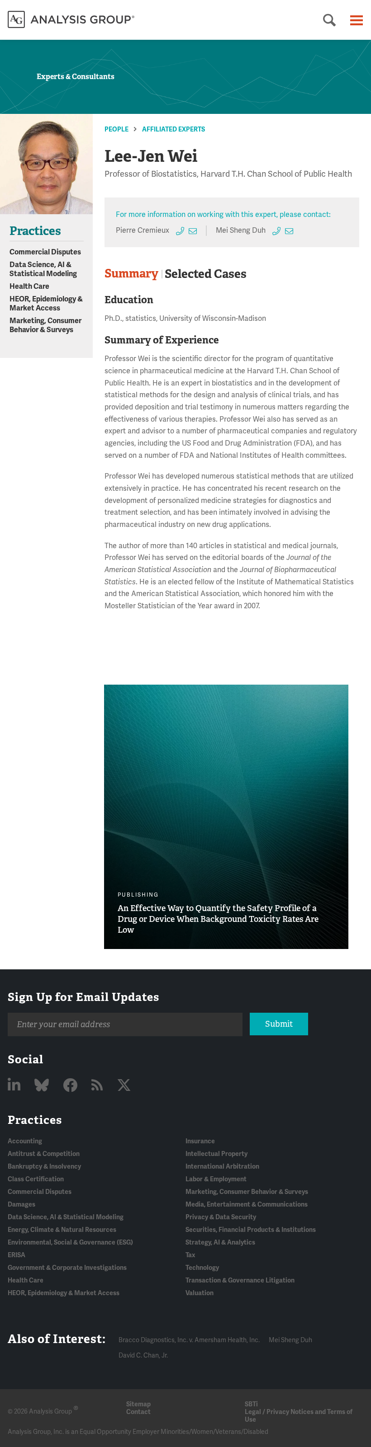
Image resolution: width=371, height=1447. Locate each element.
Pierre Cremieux (142, 230)
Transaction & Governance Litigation (240, 1280)
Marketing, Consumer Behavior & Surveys (45, 325)
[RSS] (98, 1086)
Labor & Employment (216, 1179)
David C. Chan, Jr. (143, 1355)
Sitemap (138, 1404)
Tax (190, 1255)
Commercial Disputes (45, 252)
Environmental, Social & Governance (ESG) (70, 1242)
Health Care (29, 286)
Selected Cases (206, 274)
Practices (35, 1120)
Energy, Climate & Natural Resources (62, 1230)
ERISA (16, 1255)
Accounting (25, 1141)
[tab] (133, 273)
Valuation (200, 1293)
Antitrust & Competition (44, 1154)
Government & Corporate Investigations (67, 1268)
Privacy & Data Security (221, 1217)
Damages (21, 1204)
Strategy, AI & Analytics (220, 1242)
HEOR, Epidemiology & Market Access (46, 304)
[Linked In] (16, 1086)
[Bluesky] (43, 1086)
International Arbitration (222, 1166)
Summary (131, 273)
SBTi (251, 1404)
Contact (138, 1412)
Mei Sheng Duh (241, 230)
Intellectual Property (216, 1154)
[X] (124, 1086)
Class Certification (36, 1179)
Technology (202, 1268)
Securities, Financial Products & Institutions (251, 1230)
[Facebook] (72, 1086)
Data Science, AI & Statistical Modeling (43, 269)
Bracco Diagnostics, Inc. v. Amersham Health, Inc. (189, 1340)
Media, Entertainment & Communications (247, 1204)
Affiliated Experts (173, 129)
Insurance (200, 1141)
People (116, 129)
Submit (279, 1024)
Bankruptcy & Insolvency (44, 1166)
